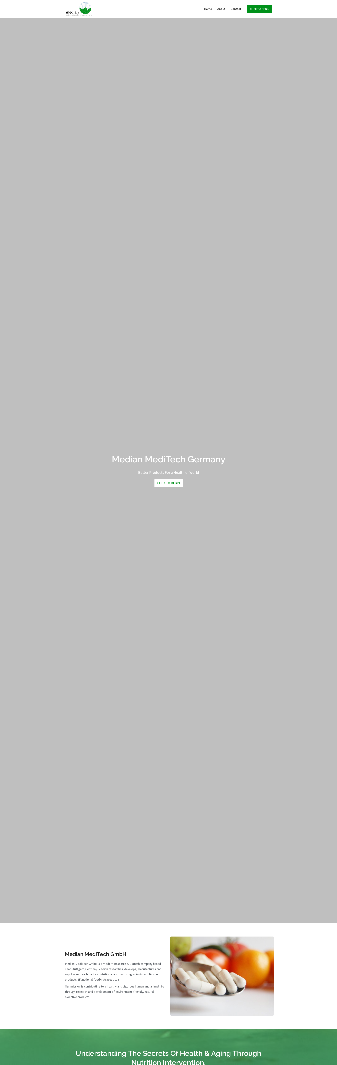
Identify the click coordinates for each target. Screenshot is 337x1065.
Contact (235, 9)
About (221, 9)
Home (208, 9)
